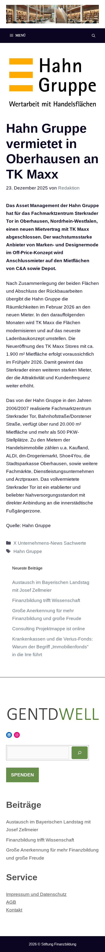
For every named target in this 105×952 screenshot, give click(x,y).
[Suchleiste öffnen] (93, 35)
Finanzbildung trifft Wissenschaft (46, 600)
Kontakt (14, 909)
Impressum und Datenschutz (36, 894)
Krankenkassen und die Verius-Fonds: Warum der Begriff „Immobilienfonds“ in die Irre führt (52, 646)
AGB (11, 902)
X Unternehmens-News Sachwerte (49, 543)
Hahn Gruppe (27, 551)
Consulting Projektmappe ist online (48, 628)
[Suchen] (80, 752)
